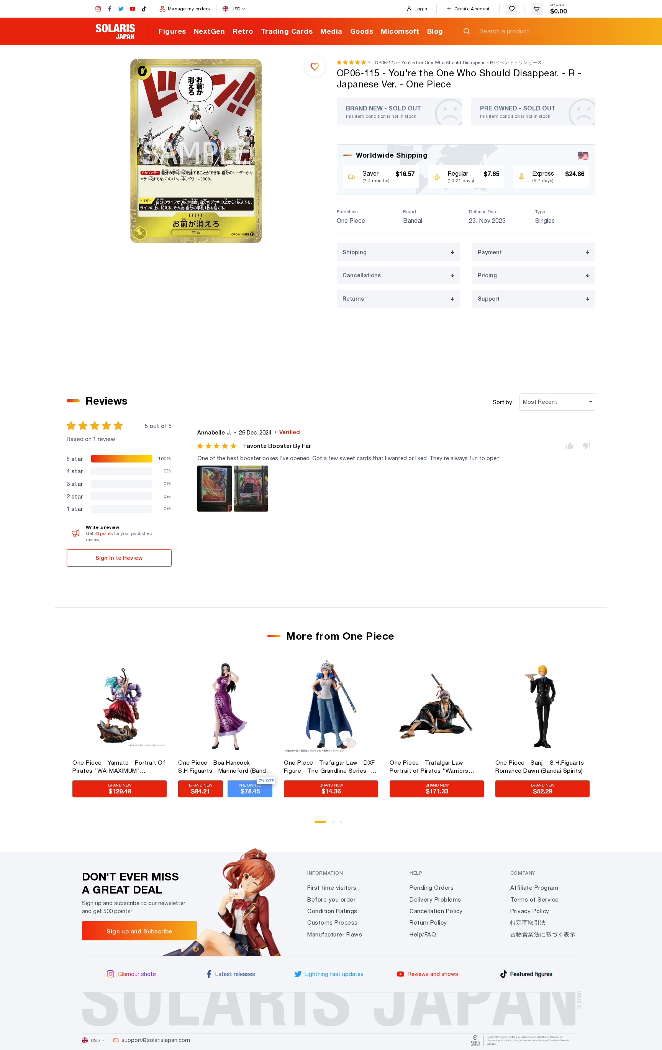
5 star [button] (75, 458)
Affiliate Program (534, 887)
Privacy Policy (529, 911)
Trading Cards (287, 31)
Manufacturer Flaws (334, 934)
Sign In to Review (119, 558)
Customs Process (332, 922)
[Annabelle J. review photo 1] (214, 489)
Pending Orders (432, 887)
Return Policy (428, 922)
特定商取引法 (528, 922)
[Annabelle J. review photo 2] (251, 489)
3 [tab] (343, 824)
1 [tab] (318, 824)
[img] (217, 446)
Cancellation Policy (436, 911)
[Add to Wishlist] (315, 66)
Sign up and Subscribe (139, 931)
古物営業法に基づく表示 (543, 934)
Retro (243, 31)
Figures (172, 31)
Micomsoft (400, 31)
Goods (362, 31)
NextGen (209, 31)
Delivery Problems (435, 899)
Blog (435, 31)
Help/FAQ (423, 934)
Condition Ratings (332, 911)
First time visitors (332, 887)
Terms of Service (534, 899)
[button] (351, 62)
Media (331, 31)
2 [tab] (336, 824)
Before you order (331, 899)
